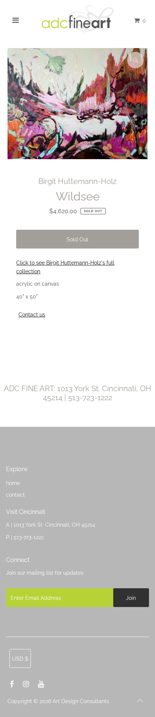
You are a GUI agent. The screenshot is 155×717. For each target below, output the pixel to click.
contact (15, 494)
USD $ (20, 658)
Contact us (31, 315)
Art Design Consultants (81, 701)
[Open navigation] (16, 20)
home (13, 483)
